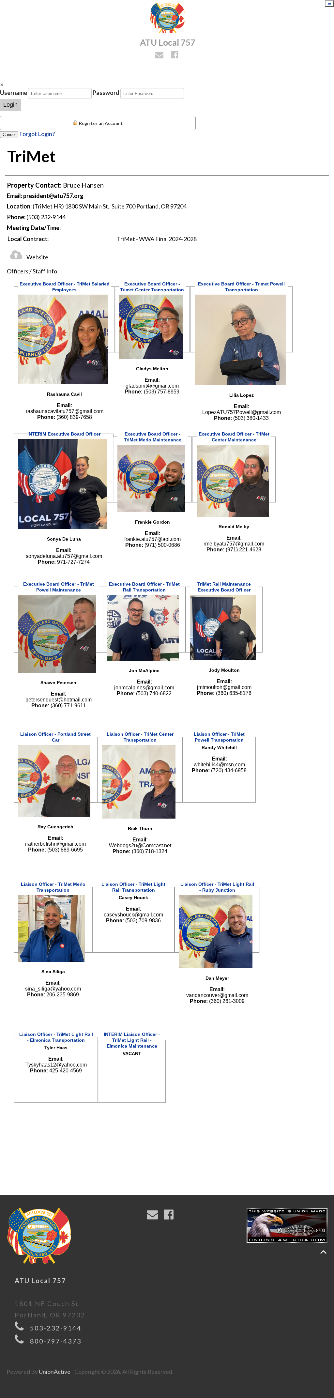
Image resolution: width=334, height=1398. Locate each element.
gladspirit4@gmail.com (152, 386)
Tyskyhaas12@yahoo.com (56, 1065)
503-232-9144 (56, 1328)
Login (10, 104)
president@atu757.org (53, 195)
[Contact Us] (160, 55)
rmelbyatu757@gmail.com (234, 543)
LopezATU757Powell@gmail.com (241, 412)
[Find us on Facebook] (175, 55)
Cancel (9, 134)
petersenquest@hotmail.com (58, 699)
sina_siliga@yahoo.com (53, 988)
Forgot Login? (37, 133)
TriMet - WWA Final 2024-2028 (157, 238)
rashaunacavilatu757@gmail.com (64, 411)
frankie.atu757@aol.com (152, 539)
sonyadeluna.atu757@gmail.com (64, 556)
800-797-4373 (56, 1341)
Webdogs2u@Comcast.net (140, 845)
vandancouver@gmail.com (217, 995)
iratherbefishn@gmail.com (55, 844)
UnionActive (54, 1371)
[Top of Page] (323, 1252)
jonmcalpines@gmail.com (144, 687)
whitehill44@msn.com (219, 764)
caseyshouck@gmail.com (133, 914)
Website (36, 257)
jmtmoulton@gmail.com (224, 687)
